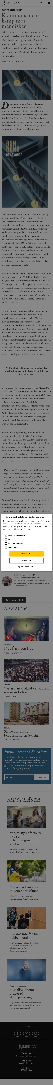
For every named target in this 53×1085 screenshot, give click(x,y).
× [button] (49, 517)
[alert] (26, 542)
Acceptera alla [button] (27, 554)
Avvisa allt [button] (26, 560)
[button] (26, 566)
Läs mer (26, 529)
